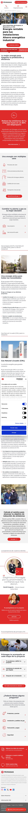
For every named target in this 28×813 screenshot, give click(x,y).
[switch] (24, 408)
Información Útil (6, 800)
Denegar (14, 432)
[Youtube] (10, 790)
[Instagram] (2, 790)
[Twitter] (8, 790)
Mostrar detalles (19, 423)
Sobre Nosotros (5, 795)
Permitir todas (14, 427)
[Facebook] (5, 790)
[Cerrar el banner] (25, 379)
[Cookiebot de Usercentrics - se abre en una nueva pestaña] (17, 379)
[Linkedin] (13, 790)
